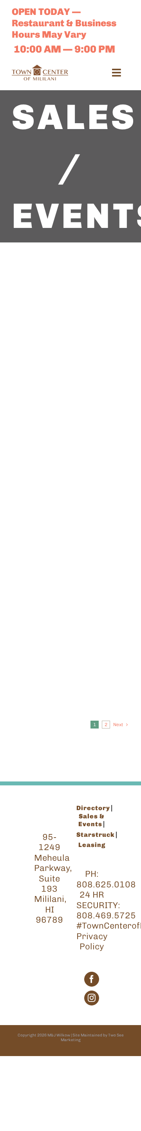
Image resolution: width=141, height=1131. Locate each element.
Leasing (91, 845)
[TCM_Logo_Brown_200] (40, 69)
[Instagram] (91, 998)
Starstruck (95, 834)
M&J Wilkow (58, 1035)
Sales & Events (91, 820)
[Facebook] (91, 979)
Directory (93, 808)
